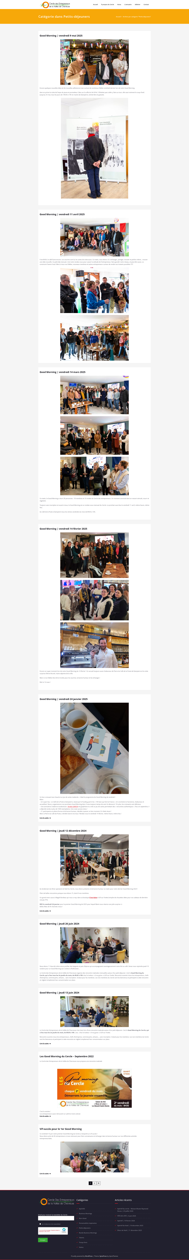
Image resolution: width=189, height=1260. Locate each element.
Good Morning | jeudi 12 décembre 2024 (63, 830)
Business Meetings (85, 1213)
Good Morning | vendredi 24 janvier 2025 (64, 699)
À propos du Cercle (107, 4)
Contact (146, 4)
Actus (119, 4)
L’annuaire (128, 4)
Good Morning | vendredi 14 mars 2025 (62, 372)
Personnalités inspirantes (88, 1223)
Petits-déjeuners (84, 1228)
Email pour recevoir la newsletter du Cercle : (53, 1215)
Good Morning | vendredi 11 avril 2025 (62, 214)
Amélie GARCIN (73, 807)
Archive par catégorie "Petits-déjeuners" (137, 17)
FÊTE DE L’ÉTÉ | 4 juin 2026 (126, 1216)
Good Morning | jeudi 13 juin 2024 (59, 992)
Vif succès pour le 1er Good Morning (61, 1128)
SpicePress (103, 1256)
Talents (81, 1238)
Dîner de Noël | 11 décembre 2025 (129, 1230)
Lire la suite (44, 818)
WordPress (89, 1256)
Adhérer (137, 4)
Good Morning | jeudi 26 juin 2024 (59, 923)
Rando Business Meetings (88, 1233)
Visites (81, 1247)
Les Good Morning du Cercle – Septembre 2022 (67, 1056)
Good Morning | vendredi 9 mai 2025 (61, 35)
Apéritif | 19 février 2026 (126, 1221)
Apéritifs (82, 1209)
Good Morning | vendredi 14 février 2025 (63, 528)
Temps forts (83, 1242)
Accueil (95, 4)
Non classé (83, 1218)
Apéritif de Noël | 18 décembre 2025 (130, 1225)
